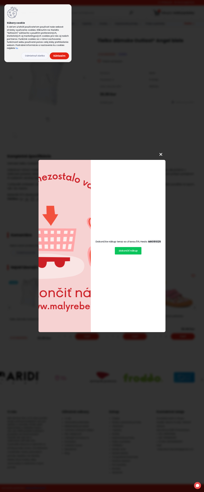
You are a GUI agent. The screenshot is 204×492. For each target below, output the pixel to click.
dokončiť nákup (128, 250)
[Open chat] (197, 485)
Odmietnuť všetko (35, 55)
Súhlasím (59, 56)
